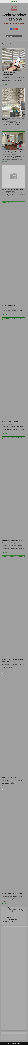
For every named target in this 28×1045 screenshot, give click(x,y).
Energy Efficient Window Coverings (12, 893)
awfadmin (15, 894)
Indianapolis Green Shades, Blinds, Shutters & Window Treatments (12, 541)
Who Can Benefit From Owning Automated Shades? (11, 73)
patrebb (14, 75)
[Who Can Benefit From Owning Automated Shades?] (13, 59)
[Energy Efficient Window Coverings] (13, 840)
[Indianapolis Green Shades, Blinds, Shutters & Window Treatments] (13, 487)
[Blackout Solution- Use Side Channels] (13, 176)
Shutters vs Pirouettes (8, 305)
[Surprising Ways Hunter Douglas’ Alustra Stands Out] (13, 140)
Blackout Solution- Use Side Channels (13, 189)
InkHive (18, 1043)
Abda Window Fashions (14, 17)
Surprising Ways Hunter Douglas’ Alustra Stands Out (11, 152)
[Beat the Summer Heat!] (13, 724)
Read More (4, 84)
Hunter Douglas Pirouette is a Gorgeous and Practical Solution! (11, 422)
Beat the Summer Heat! (9, 777)
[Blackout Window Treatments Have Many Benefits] (13, 606)
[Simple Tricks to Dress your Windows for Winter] (13, 102)
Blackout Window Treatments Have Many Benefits (12, 660)
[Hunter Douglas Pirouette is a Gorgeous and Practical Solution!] (13, 368)
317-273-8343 (14, 1)
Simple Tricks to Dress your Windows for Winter (13, 118)
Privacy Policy (6, 1036)
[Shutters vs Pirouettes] (13, 252)
